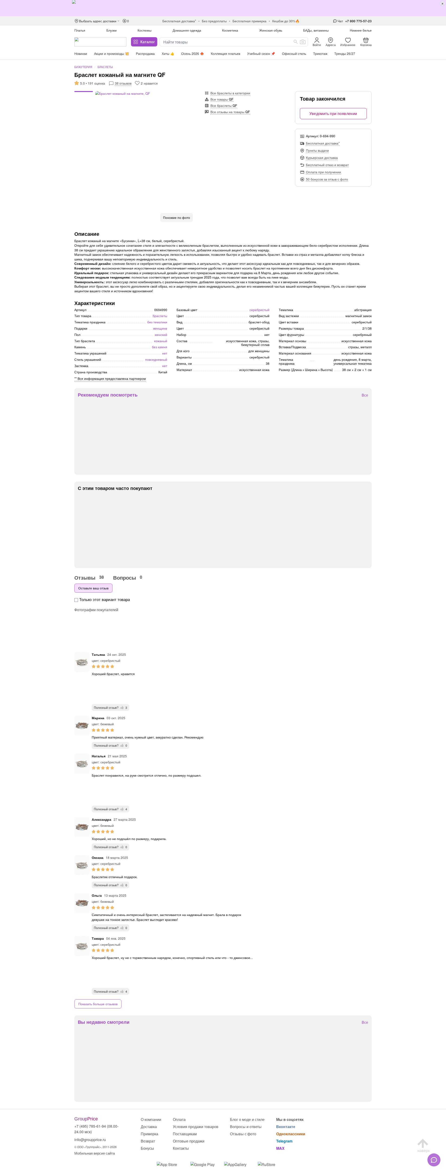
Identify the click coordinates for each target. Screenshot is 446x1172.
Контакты (181, 1148)
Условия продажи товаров (195, 1126)
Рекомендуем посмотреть (108, 395)
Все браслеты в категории (230, 93)
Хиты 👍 (168, 53)
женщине (160, 328)
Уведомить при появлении (333, 113)
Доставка (149, 1126)
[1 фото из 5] (83, 92)
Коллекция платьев (225, 53)
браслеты (160, 315)
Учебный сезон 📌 (261, 53)
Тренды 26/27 (344, 53)
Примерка (149, 1133)
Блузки (111, 30)
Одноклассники (290, 1133)
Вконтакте (285, 1126)
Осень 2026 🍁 (192, 53)
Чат (340, 21)
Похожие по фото (176, 217)
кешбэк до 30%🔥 (285, 21)
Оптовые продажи (188, 1141)
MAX (280, 1148)
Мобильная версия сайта (94, 1153)
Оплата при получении (323, 172)
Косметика (230, 30)
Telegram (284, 1141)
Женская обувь (270, 30)
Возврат (148, 1141)
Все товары (221, 99)
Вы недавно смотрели (103, 1022)
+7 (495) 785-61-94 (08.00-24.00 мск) (96, 1128)
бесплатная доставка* (179, 21)
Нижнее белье (361, 30)
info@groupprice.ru (90, 1139)
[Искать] (295, 41)
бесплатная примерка (249, 21)
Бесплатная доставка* (323, 143)
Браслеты (105, 67)
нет (164, 353)
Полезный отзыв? (110, 707)
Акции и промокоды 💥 (111, 53)
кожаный (160, 340)
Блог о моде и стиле (247, 1119)
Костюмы (144, 30)
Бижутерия (83, 67)
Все (365, 395)
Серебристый (259, 309)
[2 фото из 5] (83, 94)
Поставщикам (185, 1133)
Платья (79, 30)
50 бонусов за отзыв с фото (327, 179)
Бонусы (147, 1148)
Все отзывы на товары (230, 111)
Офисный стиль (294, 53)
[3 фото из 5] (83, 97)
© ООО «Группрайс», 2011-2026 (95, 1147)
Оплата (179, 1119)
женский (161, 334)
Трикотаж (320, 53)
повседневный (156, 359)
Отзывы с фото (243, 1133)
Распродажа (145, 53)
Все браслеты (223, 105)
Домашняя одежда (187, 30)
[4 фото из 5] (83, 99)
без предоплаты (214, 21)
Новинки (80, 53)
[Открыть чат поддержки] (433, 1159)
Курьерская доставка (322, 157)
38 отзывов (123, 83)
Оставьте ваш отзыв (93, 588)
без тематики (157, 322)
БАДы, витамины (316, 30)
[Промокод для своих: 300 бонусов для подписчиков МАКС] (223, 8)
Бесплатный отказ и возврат (327, 164)
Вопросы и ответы (246, 1126)
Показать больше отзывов (98, 1003)
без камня (159, 347)
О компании (151, 1119)
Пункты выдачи (317, 150)
